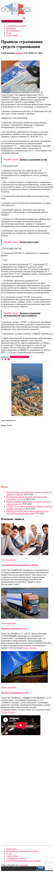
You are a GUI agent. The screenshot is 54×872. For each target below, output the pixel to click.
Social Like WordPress (6, 57)
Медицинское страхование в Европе (22, 851)
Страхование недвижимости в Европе (23, 860)
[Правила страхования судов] (24, 618)
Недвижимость (13, 30)
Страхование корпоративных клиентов (20, 565)
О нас (8, 33)
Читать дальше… (30, 648)
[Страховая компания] (16, 18)
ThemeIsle (23, 865)
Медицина (11, 28)
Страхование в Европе (16, 26)
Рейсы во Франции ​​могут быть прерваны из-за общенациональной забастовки (27, 512)
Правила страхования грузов (15, 692)
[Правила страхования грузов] (24, 682)
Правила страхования (19, 357)
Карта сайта (11, 849)
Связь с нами (12, 35)
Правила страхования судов (14, 628)
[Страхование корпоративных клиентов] (24, 554)
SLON (5, 487)
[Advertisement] (27, 763)
